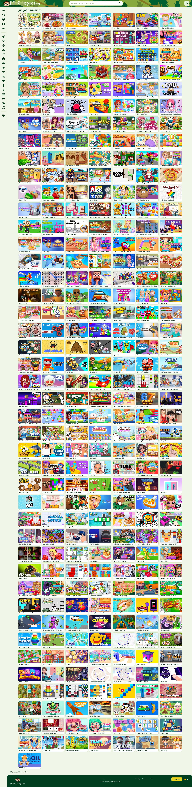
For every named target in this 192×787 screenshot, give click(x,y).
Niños (25, 772)
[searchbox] (96, 3)
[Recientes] (3, 15)
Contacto (178, 779)
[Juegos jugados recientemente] (186, 3)
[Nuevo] (3, 24)
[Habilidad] (3, 81)
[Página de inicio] (3, 10)
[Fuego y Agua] (3, 76)
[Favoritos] (3, 19)
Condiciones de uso (106, 779)
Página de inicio (15, 772)
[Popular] (3, 28)
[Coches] (3, 63)
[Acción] (3, 36)
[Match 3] (3, 94)
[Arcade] (3, 45)
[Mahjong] (3, 90)
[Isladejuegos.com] (21, 3)
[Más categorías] (3, 115)
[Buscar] (120, 3)
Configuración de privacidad (144, 779)
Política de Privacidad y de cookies (110, 782)
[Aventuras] (3, 50)
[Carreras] (3, 54)
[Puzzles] (3, 103)
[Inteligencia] (3, 85)
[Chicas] (3, 58)
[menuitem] (3, 10)
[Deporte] (3, 72)
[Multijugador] (3, 98)
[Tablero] (3, 107)
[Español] (186, 779)
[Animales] (3, 41)
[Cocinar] (3, 67)
